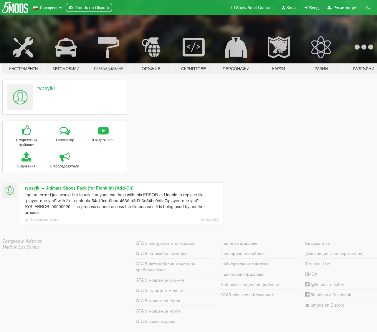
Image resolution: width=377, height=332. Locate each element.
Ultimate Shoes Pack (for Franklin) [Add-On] (89, 188)
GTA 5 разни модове (155, 321)
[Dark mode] (368, 7)
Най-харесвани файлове (245, 264)
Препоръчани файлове (243, 253)
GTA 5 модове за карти (158, 311)
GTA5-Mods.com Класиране (247, 295)
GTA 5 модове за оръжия (160, 280)
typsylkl (46, 88)
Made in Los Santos (20, 247)
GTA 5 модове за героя (158, 300)
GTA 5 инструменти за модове (165, 243)
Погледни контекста (44, 219)
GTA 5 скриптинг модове (159, 290)
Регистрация (345, 7)
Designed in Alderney (22, 241)
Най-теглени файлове (242, 274)
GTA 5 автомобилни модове (163, 253)
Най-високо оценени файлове (250, 284)
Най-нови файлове (239, 243)
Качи (290, 7)
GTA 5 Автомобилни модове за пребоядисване (165, 266)
